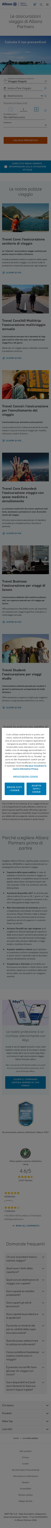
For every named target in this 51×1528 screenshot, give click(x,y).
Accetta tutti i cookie (36, 788)
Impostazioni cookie (25, 776)
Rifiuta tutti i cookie (14, 789)
